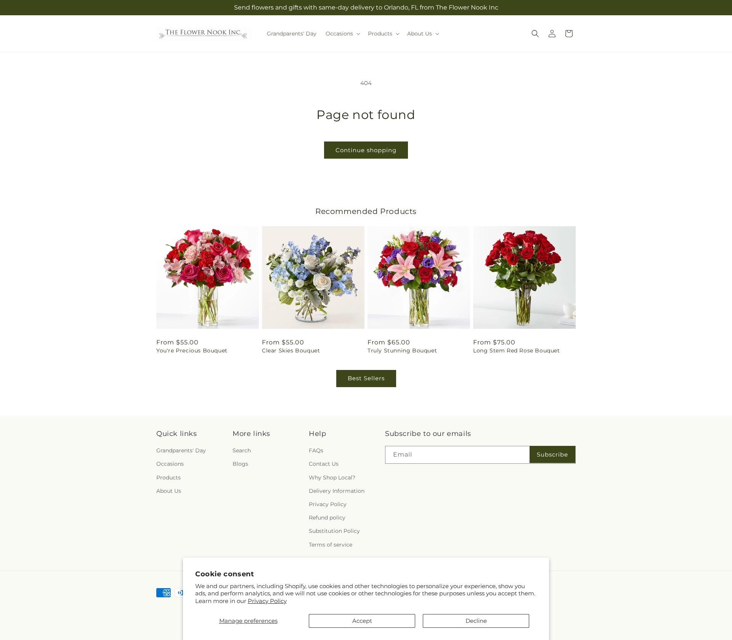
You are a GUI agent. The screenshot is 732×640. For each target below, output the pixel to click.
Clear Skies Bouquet (291, 350)
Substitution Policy (334, 530)
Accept (362, 620)
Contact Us (324, 464)
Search (242, 450)
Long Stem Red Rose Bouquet (516, 350)
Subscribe (552, 454)
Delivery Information (336, 490)
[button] (342, 34)
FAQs (316, 450)
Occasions (170, 464)
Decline (476, 620)
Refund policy (327, 517)
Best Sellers (366, 378)
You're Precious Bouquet (192, 350)
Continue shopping (366, 150)
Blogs (240, 464)
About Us (168, 490)
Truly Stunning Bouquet (402, 350)
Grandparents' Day (181, 450)
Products (168, 477)
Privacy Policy (267, 601)
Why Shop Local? (332, 477)
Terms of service (330, 544)
